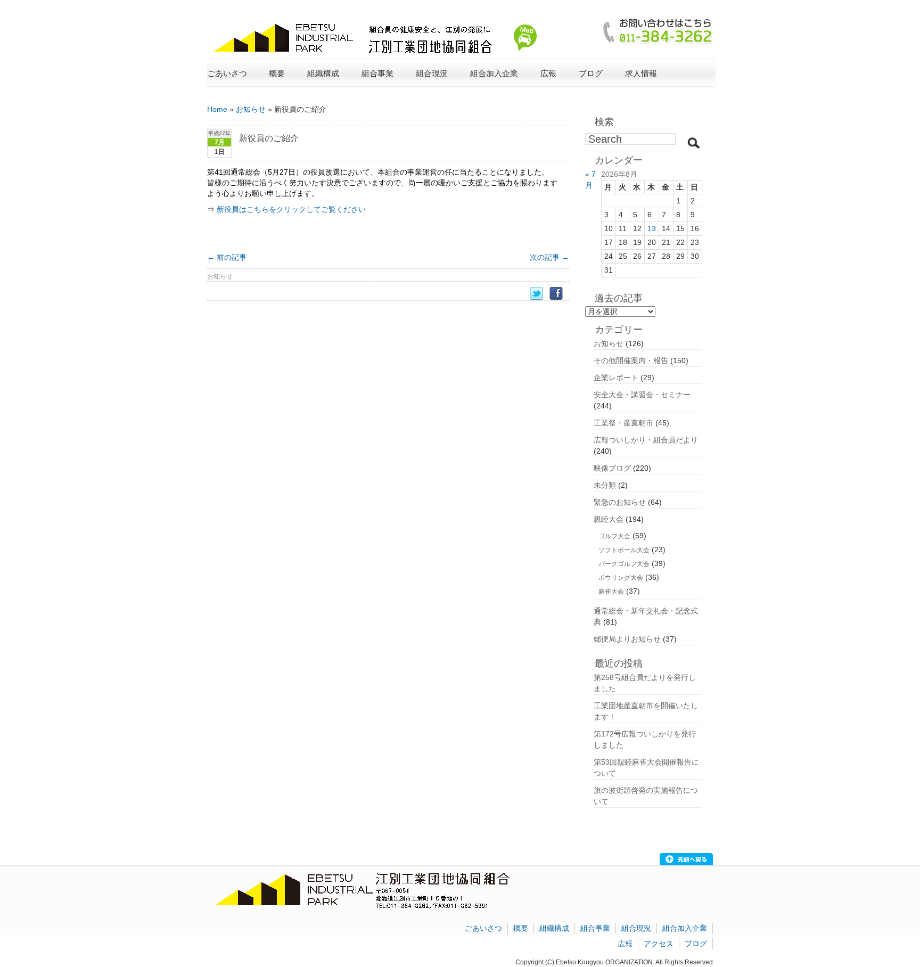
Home (217, 109)
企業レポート (616, 377)
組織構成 (554, 928)
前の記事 (227, 257)
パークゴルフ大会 (624, 564)
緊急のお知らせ (620, 502)
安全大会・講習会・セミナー (642, 394)
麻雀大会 (611, 591)
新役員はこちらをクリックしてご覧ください (291, 209)
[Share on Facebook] (559, 293)
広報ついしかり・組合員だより (646, 440)
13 (651, 228)
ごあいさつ (227, 73)
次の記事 (549, 257)
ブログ (591, 73)
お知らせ (251, 109)
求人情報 (641, 73)
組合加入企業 (684, 928)
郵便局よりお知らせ (627, 639)
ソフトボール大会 (624, 550)
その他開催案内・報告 (631, 360)
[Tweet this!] (539, 293)
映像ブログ (612, 468)
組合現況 (636, 928)
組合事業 (595, 928)
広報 (625, 943)
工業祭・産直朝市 (623, 423)
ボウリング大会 (620, 577)
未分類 (605, 485)
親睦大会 (608, 519)
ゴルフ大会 (614, 536)
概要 (520, 928)
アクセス (658, 943)
